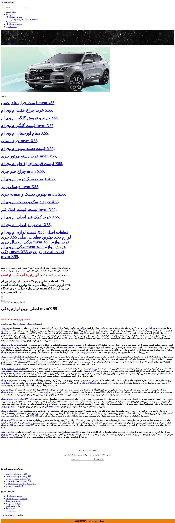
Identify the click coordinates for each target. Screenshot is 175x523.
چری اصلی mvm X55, (20, 140)
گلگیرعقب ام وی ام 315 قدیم (18, 481)
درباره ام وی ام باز (14, 24)
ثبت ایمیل (99, 459)
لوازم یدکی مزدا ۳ (13, 503)
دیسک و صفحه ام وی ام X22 (18, 479)
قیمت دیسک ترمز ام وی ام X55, (28, 179)
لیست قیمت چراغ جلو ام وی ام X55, (32, 163)
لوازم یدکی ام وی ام (27, 324)
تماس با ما (10, 14)
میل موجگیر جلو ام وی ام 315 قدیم (21, 484)
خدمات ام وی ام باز (14, 17)
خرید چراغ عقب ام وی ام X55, (27, 110)
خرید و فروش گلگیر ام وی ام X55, (30, 118)
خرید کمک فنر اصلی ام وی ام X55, (30, 217)
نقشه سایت (11, 12)
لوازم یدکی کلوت (13, 506)
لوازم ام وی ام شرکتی (87, 450)
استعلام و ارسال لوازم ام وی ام (24, 19)
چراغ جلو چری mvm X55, (23, 171)
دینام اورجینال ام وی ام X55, (25, 133)
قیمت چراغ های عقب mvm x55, (28, 102)
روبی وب (5, 515)
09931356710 (80, 521)
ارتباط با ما (10, 508)
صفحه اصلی (11, 27)
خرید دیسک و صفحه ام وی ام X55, (30, 202)
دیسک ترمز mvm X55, (20, 186)
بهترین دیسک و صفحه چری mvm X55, (33, 194)
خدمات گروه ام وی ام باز (16, 498)
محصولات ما (11, 22)
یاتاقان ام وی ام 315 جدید (16, 474)
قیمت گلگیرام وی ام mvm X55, (28, 125)
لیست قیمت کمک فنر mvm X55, (29, 209)
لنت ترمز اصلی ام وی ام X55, (26, 224)
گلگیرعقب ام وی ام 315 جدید (18, 476)
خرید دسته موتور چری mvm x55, (29, 156)
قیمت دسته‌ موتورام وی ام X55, (28, 148)
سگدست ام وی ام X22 (16, 486)
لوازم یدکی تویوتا (13, 501)
